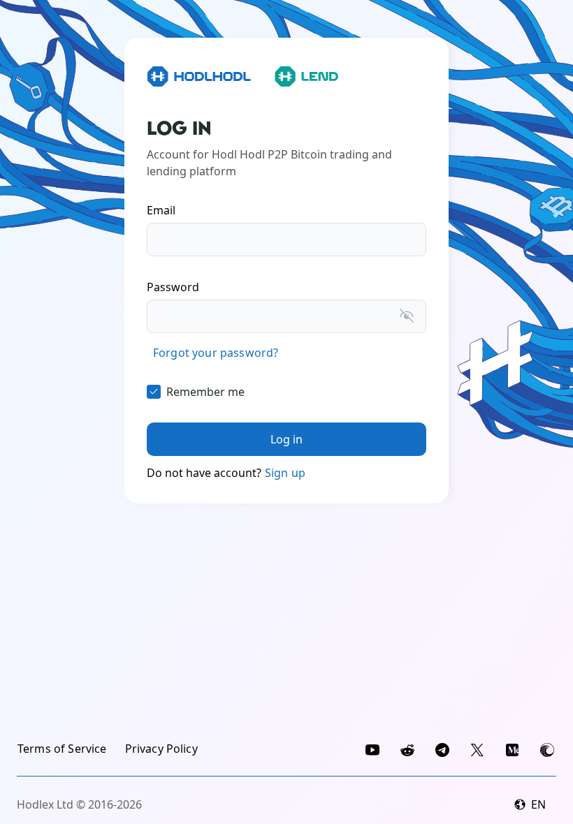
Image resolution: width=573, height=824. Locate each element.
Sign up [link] (285, 472)
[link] (215, 352)
